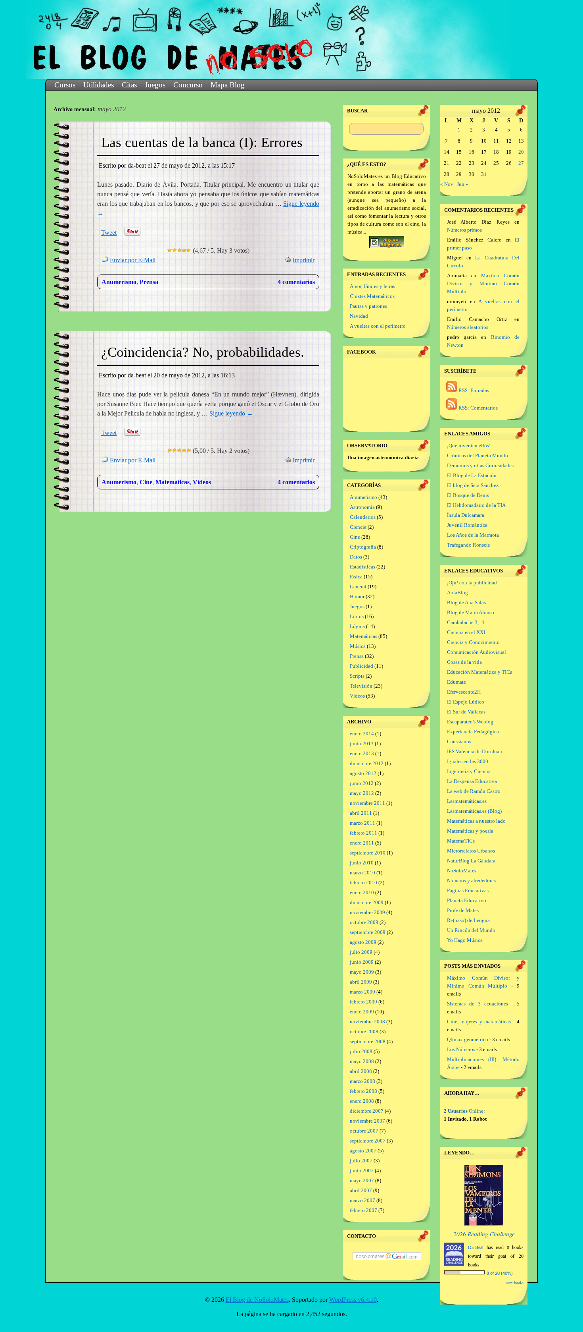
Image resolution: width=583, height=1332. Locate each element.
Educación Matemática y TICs (479, 672)
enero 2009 (362, 1012)
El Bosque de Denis (468, 495)
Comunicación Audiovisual (476, 652)
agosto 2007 (363, 1151)
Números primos (464, 230)
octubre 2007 (364, 1131)
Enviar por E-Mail (132, 260)
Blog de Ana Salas (466, 602)
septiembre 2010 (367, 853)
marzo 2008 (362, 1081)
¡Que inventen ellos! (469, 446)
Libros (357, 616)
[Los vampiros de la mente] (483, 1224)
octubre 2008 (364, 1031)
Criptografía (363, 547)
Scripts (357, 676)
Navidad (359, 316)
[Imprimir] (288, 260)
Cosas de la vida (464, 662)
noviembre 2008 (367, 1022)
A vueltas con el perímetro (378, 326)
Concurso (188, 85)
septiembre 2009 (367, 932)
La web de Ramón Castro (474, 791)
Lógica (357, 626)
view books (514, 1282)
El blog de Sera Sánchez (473, 485)
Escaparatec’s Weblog (470, 722)
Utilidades (98, 85)
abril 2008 (361, 1071)
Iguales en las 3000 (467, 761)
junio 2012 (362, 783)
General (358, 587)
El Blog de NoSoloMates (257, 1299)
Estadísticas (362, 567)
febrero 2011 (363, 833)
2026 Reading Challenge (484, 1234)
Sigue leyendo (231, 413)
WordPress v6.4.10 (353, 1299)
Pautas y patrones (368, 306)
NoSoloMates (461, 871)
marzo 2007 (362, 1200)
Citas (129, 85)
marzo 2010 (362, 873)
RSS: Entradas (473, 390)
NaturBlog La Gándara (471, 861)
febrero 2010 (363, 882)
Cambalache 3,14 (465, 622)
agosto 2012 (363, 773)
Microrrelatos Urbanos (471, 851)
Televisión (361, 686)
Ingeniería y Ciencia (469, 771)
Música (358, 646)
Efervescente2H (464, 692)
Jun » (462, 184)
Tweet (109, 232)
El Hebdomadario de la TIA (476, 505)
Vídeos (202, 482)
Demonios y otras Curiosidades (480, 465)
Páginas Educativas (468, 890)
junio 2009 (362, 962)
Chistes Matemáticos (372, 296)
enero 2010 (362, 892)
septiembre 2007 (367, 1141)
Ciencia (358, 527)
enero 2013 (362, 753)
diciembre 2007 (367, 1111)
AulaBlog (457, 592)
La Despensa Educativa (472, 781)
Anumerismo (119, 281)
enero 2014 (362, 734)
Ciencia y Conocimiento (473, 642)
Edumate (456, 682)
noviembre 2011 (367, 803)
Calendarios (363, 517)
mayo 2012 (362, 793)
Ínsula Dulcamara (465, 515)
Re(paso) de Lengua (468, 920)
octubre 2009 (364, 922)
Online (463, 1111)
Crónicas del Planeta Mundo (477, 455)
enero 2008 (362, 1101)
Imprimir (304, 260)
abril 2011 (361, 813)
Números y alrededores (471, 880)
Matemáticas (172, 482)
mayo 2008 (362, 1061)
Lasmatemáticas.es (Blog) (474, 811)
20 (521, 152)
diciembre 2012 (367, 763)
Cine (146, 482)
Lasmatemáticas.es (467, 801)
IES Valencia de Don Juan (474, 751)
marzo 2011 (362, 823)
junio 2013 (362, 743)
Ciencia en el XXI (466, 632)
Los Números (461, 1049)
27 (521, 163)
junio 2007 (362, 1170)
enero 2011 (362, 843)
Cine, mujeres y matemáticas (479, 1022)
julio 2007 (361, 1161)
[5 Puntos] (188, 250)
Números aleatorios (467, 327)
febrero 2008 (363, 1091)
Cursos (64, 85)
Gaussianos (459, 741)
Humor (357, 596)
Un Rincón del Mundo (471, 930)
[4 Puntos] (184, 250)
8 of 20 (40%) (500, 1273)
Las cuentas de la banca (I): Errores (202, 142)
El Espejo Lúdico (465, 702)
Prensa (149, 281)
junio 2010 (362, 863)
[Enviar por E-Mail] (105, 260)
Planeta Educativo (466, 900)
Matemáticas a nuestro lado (476, 821)
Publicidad (361, 666)
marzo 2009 (362, 992)
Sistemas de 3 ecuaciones (477, 1004)
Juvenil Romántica (467, 525)
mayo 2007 (362, 1180)
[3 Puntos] (179, 250)
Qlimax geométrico (467, 1039)
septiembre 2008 (367, 1041)
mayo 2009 (362, 972)
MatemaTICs (461, 841)
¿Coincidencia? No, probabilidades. (202, 352)
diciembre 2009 (367, 902)
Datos (356, 557)
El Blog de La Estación (472, 475)
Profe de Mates (463, 910)
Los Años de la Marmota (473, 535)
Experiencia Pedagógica (473, 732)
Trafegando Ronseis (468, 545)
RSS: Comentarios (477, 408)
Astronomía (362, 507)
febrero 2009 (363, 1002)
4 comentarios (296, 281)
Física (356, 577)
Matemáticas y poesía (470, 831)
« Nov (446, 184)
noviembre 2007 (367, 1121)
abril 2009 (361, 982)
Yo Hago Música (465, 940)
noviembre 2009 (367, 912)
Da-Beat (475, 1247)
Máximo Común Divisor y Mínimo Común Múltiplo (483, 283)
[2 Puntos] (174, 250)
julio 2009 (361, 952)
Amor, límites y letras (372, 286)
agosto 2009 (363, 942)
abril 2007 (361, 1190)
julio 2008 (361, 1051)
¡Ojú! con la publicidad (472, 583)
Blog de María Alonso (470, 612)
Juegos (155, 85)
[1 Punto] (169, 250)
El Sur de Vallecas (466, 712)
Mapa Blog (228, 85)
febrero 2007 (363, 1210)
